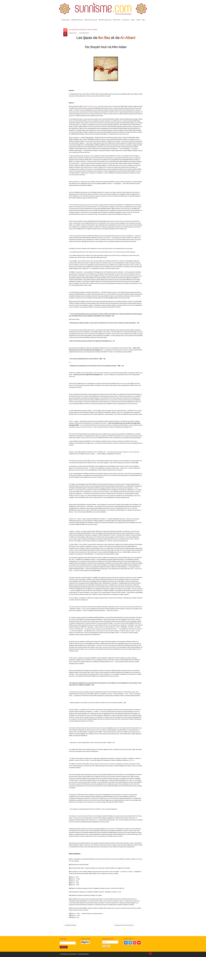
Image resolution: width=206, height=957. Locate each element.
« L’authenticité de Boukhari (70, 925)
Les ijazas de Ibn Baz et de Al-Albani (83, 29)
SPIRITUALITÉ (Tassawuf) (90, 20)
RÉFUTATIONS (116, 20)
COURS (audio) (125, 20)
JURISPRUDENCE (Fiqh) (77, 20)
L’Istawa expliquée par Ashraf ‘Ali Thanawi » (124, 925)
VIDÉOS (133, 20)
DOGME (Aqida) (65, 20)
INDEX (143, 20)
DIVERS (138, 20)
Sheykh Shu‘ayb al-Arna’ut (90, 106)
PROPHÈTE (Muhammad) (104, 20)
